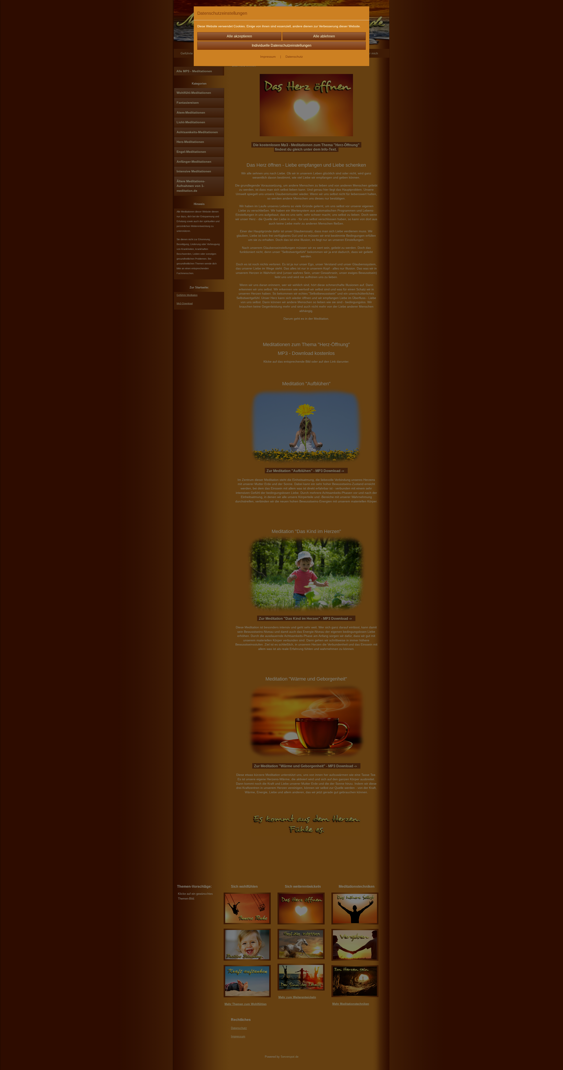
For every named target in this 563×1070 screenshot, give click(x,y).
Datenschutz (294, 56)
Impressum (268, 56)
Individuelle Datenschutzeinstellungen (281, 45)
